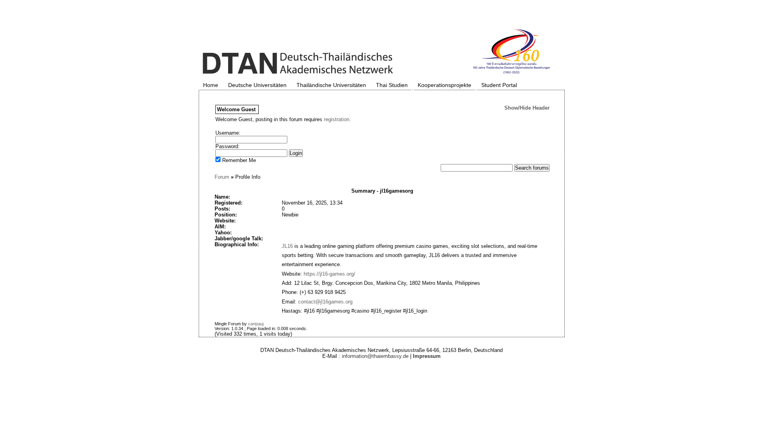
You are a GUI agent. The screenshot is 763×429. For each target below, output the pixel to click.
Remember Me (238, 160)
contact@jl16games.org (325, 302)
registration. (337, 119)
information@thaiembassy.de (375, 356)
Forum (222, 177)
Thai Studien (392, 85)
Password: (227, 146)
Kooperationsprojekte (444, 85)
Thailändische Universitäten (331, 85)
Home (210, 85)
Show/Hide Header (527, 108)
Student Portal (499, 85)
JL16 (287, 246)
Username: (227, 133)
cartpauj (255, 323)
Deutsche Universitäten (257, 85)
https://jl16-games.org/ (329, 274)
